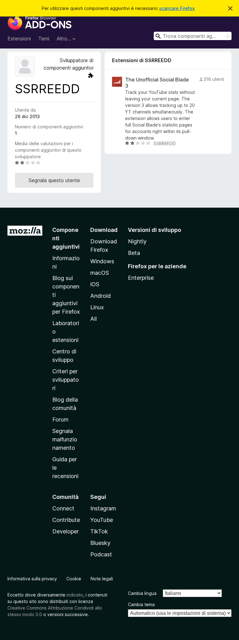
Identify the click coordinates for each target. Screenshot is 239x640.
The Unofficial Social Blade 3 (157, 83)
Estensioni (19, 38)
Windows (102, 261)
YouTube (101, 520)
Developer (65, 531)
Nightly (137, 241)
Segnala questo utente (54, 180)
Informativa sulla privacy (32, 578)
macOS (99, 272)
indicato (75, 594)
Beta (134, 253)
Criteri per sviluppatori (65, 379)
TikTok (99, 531)
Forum (60, 419)
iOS (94, 284)
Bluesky (100, 543)
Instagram (103, 508)
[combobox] (193, 36)
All (93, 318)
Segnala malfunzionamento (64, 439)
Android (100, 295)
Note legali (102, 578)
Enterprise (141, 277)
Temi (43, 38)
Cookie (73, 578)
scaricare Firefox (177, 8)
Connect (63, 508)
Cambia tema (141, 604)
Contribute (66, 520)
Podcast (101, 554)
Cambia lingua (142, 593)
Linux (97, 307)
